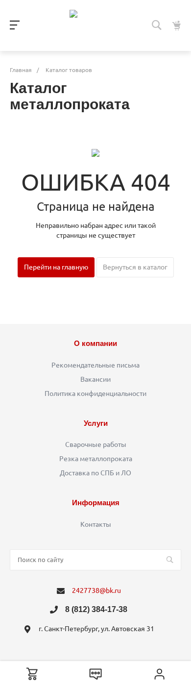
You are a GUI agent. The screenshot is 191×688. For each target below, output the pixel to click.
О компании (95, 343)
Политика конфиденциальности (95, 393)
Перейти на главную (56, 267)
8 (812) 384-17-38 (96, 609)
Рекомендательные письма (95, 365)
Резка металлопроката (95, 459)
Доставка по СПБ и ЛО (95, 473)
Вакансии (95, 379)
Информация (95, 502)
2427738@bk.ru (96, 590)
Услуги (96, 423)
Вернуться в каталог (135, 267)
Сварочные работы (95, 444)
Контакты (95, 524)
